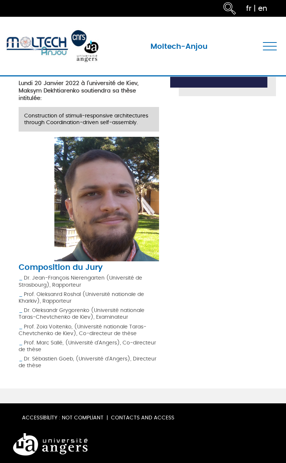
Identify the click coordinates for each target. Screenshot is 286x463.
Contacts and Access (142, 418)
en (262, 8)
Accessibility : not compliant (63, 418)
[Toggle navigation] (269, 46)
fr (248, 8)
